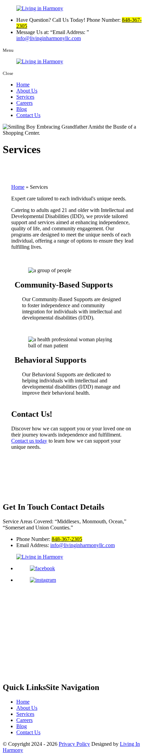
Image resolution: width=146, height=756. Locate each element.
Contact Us (28, 115)
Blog (21, 109)
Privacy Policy (74, 744)
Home (23, 84)
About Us (26, 91)
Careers (24, 103)
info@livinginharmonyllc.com (48, 38)
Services (25, 97)
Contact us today (29, 441)
